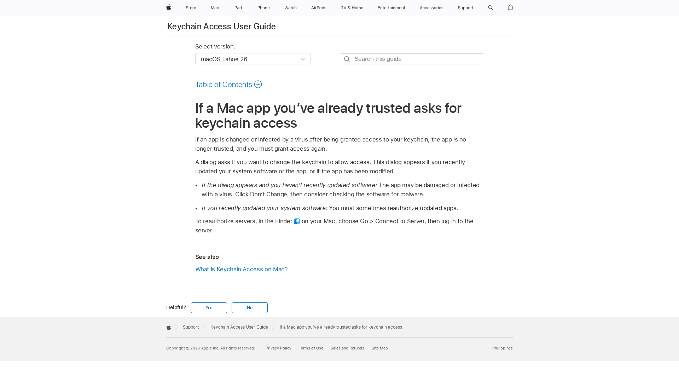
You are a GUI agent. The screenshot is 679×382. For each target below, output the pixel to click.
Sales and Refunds (347, 348)
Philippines (502, 348)
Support (191, 327)
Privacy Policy (278, 348)
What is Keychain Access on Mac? (241, 269)
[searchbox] (412, 58)
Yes (209, 307)
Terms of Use (311, 348)
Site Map (380, 348)
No (250, 307)
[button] (490, 8)
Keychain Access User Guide (221, 26)
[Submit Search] (347, 59)
